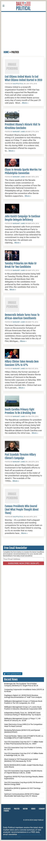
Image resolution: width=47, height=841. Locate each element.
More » (25, 103)
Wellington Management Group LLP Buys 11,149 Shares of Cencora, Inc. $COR (22, 719)
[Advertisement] (23, 30)
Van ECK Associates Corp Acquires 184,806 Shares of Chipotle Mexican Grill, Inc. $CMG (23, 772)
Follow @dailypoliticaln (13, 674)
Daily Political (38, 820)
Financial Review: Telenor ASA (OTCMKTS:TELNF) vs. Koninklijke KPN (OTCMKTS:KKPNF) (24, 737)
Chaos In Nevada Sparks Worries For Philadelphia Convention (23, 171)
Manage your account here (29, 834)
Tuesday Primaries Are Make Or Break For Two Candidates (21, 265)
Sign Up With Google (12, 837)
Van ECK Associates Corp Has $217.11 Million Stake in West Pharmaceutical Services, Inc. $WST (23, 743)
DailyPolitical (18, 84)
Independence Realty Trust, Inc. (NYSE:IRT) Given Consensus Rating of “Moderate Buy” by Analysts (22, 714)
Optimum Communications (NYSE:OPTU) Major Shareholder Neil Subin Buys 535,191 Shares (21, 795)
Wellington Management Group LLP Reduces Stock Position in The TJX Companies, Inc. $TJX (23, 702)
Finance (6, 811)
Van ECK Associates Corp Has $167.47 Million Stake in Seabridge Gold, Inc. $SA (23, 754)
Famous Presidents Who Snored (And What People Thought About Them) (22, 509)
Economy (42, 809)
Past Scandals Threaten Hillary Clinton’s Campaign (20, 456)
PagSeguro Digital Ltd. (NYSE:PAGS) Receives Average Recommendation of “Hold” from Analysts (23, 696)
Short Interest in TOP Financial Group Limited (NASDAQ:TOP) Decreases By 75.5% (21, 760)
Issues (33, 809)
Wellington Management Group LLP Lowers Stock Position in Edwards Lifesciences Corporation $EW (23, 708)
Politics (16, 809)
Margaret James (19, 132)
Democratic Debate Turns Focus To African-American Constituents (22, 316)
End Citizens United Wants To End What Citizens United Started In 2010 (23, 78)
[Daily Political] (23, 13)
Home (6, 52)
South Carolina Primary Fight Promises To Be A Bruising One (20, 411)
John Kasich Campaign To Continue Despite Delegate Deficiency (22, 218)
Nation (25, 809)
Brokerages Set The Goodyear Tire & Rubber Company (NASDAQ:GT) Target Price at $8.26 (21, 685)
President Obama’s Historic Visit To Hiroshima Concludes (22, 126)
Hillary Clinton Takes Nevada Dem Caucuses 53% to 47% (22, 363)
